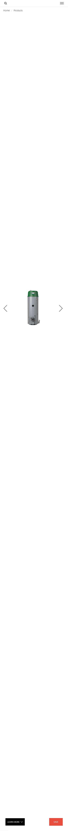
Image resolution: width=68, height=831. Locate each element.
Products (18, 10)
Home (6, 10)
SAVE (56, 822)
